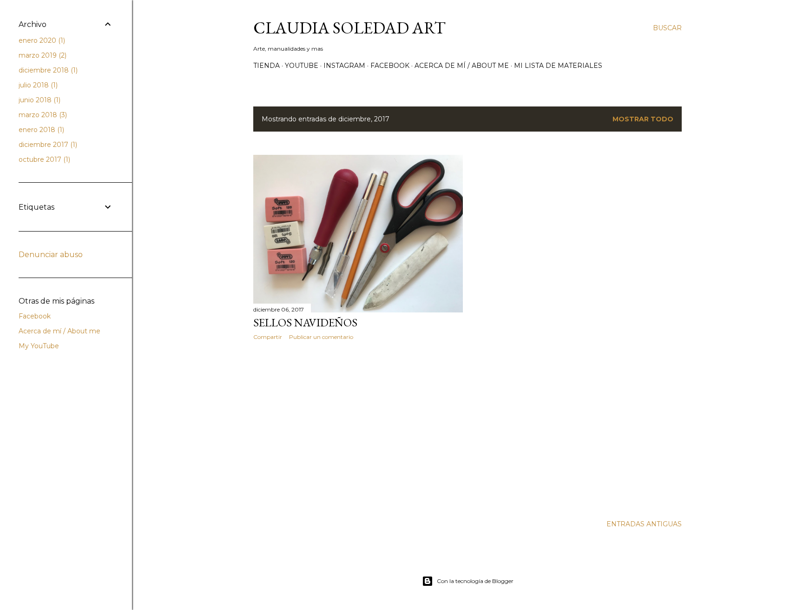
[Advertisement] (358, 429)
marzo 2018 (42, 115)
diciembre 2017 (47, 144)
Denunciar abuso (51, 254)
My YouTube (39, 346)
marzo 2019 (42, 55)
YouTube (301, 65)
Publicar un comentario (321, 336)
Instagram (344, 65)
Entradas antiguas (644, 524)
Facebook (389, 65)
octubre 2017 (43, 159)
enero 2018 (40, 130)
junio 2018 (39, 100)
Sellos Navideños (305, 322)
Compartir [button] (267, 336)
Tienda (266, 65)
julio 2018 (37, 85)
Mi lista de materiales (558, 65)
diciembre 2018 (47, 70)
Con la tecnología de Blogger (475, 580)
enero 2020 (41, 40)
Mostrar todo (642, 119)
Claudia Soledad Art (349, 28)
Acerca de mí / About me (462, 65)
